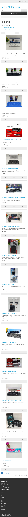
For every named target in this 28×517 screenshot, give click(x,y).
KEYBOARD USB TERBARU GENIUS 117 (11, 400)
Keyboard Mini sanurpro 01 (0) (9, 27)
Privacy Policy (3, 486)
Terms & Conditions (5, 487)
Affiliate (2, 500)
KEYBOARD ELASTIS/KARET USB (9, 110)
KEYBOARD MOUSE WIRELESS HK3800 (11, 226)
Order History (3, 506)
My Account (3, 505)
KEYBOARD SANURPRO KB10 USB (10, 371)
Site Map (2, 493)
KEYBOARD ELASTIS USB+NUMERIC (10, 81)
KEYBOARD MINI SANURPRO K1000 (10, 168)
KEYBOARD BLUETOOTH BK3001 (10, 52)
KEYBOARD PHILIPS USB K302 (9, 342)
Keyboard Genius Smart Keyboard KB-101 (12, 139)
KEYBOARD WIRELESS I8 (8, 430)
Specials (2, 501)
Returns (2, 492)
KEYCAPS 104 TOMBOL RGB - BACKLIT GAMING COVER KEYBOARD (13, 459)
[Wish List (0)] (22, 1)
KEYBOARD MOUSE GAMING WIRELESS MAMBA (13, 197)
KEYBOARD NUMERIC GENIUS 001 (10, 255)
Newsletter (3, 509)
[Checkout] (25, 1)
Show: (17, 33)
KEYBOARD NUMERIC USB (8, 284)
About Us (3, 483)
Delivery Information (5, 484)
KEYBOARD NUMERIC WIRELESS (9, 313)
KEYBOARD (8, 16)
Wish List (2, 508)
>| (8, 473)
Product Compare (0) (6, 29)
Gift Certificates (4, 498)
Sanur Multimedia (10, 6)
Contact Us (3, 491)
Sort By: (3, 33)
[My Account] (20, 1)
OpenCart (8, 514)
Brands (2, 497)
